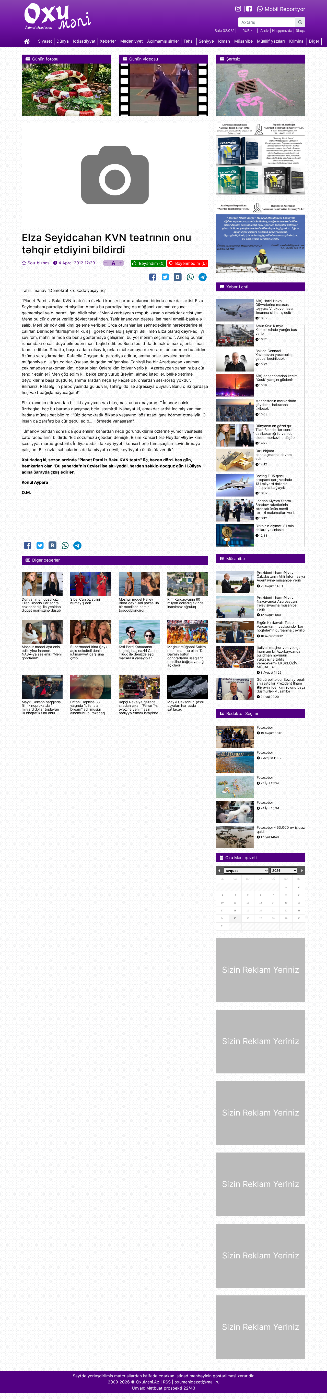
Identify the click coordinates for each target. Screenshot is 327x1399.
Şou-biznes (38, 262)
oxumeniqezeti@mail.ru (196, 1381)
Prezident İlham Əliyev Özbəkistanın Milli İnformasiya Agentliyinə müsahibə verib (281, 576)
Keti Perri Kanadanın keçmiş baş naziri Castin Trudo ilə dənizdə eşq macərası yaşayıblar (138, 652)
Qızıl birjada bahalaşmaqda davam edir (273, 455)
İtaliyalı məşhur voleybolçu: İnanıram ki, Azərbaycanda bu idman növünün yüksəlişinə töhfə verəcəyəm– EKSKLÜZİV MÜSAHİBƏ (279, 657)
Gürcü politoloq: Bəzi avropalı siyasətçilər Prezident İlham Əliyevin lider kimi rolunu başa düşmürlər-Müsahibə (281, 685)
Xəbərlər (108, 41)
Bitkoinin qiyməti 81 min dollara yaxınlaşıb (274, 528)
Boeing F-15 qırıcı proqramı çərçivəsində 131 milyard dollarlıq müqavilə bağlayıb (273, 482)
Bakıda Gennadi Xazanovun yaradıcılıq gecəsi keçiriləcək (273, 355)
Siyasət (45, 41)
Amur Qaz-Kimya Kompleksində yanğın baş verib (276, 330)
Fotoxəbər (265, 727)
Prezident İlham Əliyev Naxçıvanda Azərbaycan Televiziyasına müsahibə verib (277, 603)
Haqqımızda (282, 30)
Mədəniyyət (131, 41)
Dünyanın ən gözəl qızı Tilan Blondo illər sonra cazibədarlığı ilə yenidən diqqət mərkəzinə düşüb (41, 604)
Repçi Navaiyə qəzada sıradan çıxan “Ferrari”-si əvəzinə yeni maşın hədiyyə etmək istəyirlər (138, 707)
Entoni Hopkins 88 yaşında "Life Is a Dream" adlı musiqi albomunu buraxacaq (87, 707)
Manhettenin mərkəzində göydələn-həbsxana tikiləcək (275, 405)
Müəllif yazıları (271, 41)
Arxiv (264, 30)
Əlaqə (300, 30)
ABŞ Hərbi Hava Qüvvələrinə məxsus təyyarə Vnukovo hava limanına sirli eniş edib (274, 307)
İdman (224, 41)
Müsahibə (243, 41)
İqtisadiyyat (84, 41)
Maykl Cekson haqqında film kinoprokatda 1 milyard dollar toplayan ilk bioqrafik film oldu (41, 707)
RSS (167, 1381)
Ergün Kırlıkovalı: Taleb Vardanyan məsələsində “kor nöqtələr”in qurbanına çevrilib (281, 626)
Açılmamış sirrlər (163, 41)
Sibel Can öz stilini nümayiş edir (85, 601)
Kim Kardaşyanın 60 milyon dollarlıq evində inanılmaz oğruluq (185, 603)
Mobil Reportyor (284, 9)
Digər (314, 41)
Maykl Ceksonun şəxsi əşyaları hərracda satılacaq (185, 705)
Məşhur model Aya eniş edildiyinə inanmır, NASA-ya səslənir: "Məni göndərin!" (42, 652)
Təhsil (188, 41)
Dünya (62, 41)
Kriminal (297, 41)
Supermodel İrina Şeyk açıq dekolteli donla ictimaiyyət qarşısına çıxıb (88, 652)
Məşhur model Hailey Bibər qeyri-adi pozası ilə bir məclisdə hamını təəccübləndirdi (139, 604)
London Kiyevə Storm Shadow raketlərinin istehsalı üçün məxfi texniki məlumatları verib (275, 507)
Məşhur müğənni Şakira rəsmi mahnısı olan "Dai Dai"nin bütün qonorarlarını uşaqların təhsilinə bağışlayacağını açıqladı (187, 656)
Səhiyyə (206, 41)
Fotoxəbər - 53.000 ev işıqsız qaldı (281, 829)
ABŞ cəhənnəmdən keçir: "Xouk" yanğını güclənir (276, 378)
